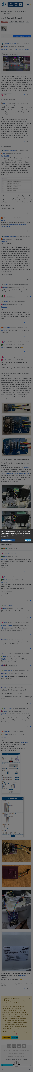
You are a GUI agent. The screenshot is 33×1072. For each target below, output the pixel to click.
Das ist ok (28, 540)
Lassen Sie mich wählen (8, 540)
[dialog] (16, 536)
